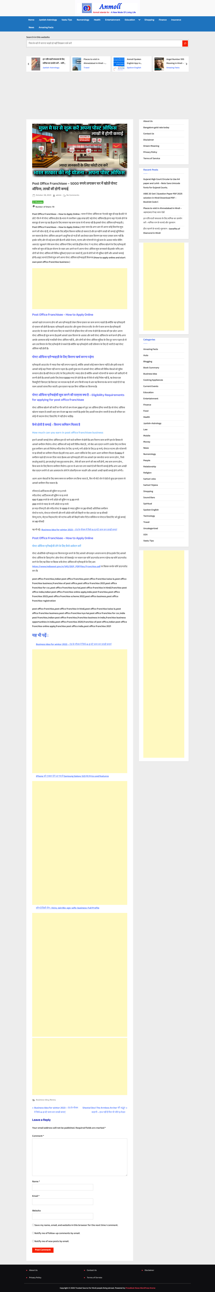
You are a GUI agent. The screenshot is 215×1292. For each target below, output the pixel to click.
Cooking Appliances (153, 380)
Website (36, 1211)
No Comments (72, 195)
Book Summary (151, 368)
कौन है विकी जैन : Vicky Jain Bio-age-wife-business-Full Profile (67, 908)
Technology (149, 516)
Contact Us (148, 134)
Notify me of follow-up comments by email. (57, 1233)
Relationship (149, 467)
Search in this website (38, 37)
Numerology (83, 20)
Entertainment (112, 20)
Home (31, 20)
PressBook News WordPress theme (140, 1288)
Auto (145, 355)
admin (58, 195)
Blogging (147, 362)
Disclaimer (148, 140)
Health (97, 20)
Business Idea (42, 1100)
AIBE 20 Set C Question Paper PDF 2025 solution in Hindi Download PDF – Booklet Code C (162, 198)
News (31, 27)
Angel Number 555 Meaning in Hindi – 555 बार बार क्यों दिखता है (177, 62)
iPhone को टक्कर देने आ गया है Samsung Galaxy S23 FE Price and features (72, 776)
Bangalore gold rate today (156, 128)
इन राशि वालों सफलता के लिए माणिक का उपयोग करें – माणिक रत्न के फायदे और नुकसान (54, 62)
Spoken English (134, 67)
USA (145, 535)
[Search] (185, 43)
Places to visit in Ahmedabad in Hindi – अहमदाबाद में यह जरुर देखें (94, 62)
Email (35, 1196)
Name (36, 1182)
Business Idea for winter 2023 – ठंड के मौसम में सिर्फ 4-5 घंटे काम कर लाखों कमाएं (79, 530)
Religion (147, 473)
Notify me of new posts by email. (52, 1241)
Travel (86, 67)
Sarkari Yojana (150, 485)
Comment (38, 1136)
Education (130, 20)
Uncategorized (150, 528)
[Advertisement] (107, 93)
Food (145, 411)
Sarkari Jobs (149, 479)
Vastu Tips (67, 20)
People (146, 460)
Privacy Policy (150, 152)
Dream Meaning (151, 146)
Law (145, 430)
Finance (163, 20)
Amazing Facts (46, 27)
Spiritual (147, 504)
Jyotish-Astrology (48, 20)
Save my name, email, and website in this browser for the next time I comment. (76, 1225)
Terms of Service (151, 158)
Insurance (176, 20)
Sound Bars (149, 498)
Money (53, 1100)
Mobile (146, 436)
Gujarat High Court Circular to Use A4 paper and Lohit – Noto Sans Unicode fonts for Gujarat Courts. (161, 184)
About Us (148, 121)
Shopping (149, 20)
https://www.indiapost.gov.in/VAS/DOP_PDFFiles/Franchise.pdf (66, 567)
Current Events (150, 386)
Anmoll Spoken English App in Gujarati (134, 62)
